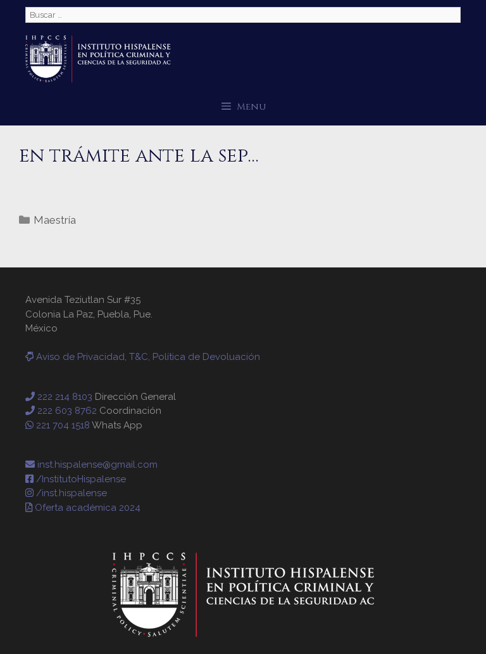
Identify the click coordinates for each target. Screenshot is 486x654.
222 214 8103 (63, 396)
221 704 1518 (62, 425)
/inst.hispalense (70, 493)
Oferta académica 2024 (86, 507)
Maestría (55, 220)
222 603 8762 (66, 410)
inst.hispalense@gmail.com (96, 464)
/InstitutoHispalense (80, 479)
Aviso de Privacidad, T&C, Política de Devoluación (147, 356)
